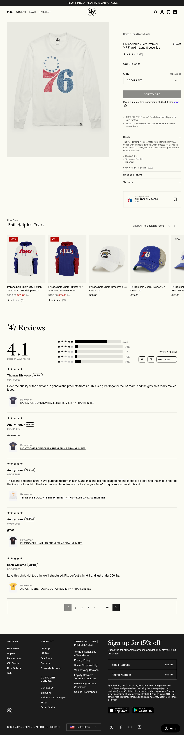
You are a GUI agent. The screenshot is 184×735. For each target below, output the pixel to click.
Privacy (113, 699)
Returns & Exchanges (53, 697)
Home (126, 34)
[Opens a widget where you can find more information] (170, 728)
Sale (9, 673)
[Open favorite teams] (168, 12)
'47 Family (128, 182)
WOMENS (21, 12)
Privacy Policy (82, 660)
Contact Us (47, 687)
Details (126, 137)
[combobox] (152, 80)
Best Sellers (14, 668)
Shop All (148, 225)
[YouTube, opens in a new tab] (130, 727)
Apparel (11, 653)
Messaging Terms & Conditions (85, 685)
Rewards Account (51, 668)
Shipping (46, 692)
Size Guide (175, 73)
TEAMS (32, 12)
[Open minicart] (175, 12)
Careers (45, 663)
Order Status (48, 707)
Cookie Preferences (85, 692)
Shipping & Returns (132, 175)
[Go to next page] (116, 607)
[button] (129, 54)
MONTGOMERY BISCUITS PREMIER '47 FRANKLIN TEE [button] (53, 448)
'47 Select (44, 12)
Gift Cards (13, 663)
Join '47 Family (109, 2)
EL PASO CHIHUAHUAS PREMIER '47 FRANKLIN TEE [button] (51, 543)
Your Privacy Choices (86, 670)
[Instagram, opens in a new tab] (139, 727)
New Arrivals (14, 658)
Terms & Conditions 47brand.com (85, 653)
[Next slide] (174, 226)
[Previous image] (10, 259)
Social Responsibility (86, 665)
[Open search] (155, 12)
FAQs (44, 702)
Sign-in (169, 117)
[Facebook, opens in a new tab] (120, 727)
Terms (173, 697)
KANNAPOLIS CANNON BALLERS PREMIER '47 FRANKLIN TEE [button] (57, 402)
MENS (10, 12)
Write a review (168, 352)
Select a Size (152, 94)
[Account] (162, 12)
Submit (169, 664)
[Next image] (42, 259)
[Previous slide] (169, 226)
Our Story (46, 658)
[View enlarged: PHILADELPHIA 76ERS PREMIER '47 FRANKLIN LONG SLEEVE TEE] (58, 89)
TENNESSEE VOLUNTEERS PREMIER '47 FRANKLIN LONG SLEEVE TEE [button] (62, 497)
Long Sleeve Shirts (141, 34)
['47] (92, 12)
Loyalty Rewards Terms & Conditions (85, 676)
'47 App (45, 648)
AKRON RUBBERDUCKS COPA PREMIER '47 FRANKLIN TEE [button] (55, 588)
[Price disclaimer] (27, 295)
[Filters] (151, 359)
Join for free (132, 120)
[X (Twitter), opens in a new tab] (111, 727)
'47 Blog (45, 653)
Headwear (13, 648)
